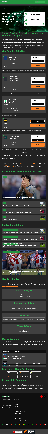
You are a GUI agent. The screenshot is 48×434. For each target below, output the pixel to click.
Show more (24, 152)
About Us (17, 404)
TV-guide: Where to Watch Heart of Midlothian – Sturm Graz (17, 212)
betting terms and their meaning (10, 286)
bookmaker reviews (16, 162)
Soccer (10, 372)
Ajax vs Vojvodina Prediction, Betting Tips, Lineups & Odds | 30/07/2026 (23, 272)
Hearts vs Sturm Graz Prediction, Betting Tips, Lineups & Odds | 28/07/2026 (20, 239)
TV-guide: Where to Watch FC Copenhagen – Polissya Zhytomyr (17, 205)
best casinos (11, 166)
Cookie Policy (18, 416)
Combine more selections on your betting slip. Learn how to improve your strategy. (24, 319)
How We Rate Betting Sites (21, 420)
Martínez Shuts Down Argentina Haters (18, 198)
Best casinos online (6, 407)
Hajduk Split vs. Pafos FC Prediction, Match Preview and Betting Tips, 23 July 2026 (20, 246)
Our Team (17, 406)
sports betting (29, 384)
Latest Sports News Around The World (22, 172)
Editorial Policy (18, 413)
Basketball (11, 376)
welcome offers (23, 163)
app (11, 163)
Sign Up (38, 65)
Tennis (34, 372)
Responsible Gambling (20, 411)
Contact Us (17, 409)
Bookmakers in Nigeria (7, 405)
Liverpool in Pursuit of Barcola (10, 219)
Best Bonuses (5, 410)
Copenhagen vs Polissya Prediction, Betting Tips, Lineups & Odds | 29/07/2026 (21, 232)
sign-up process (6, 165)
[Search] (43, 1)
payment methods (35, 165)
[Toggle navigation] (46, 2)
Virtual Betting (24, 326)
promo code (33, 163)
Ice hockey (35, 376)
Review (5, 144)
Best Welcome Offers (24, 303)
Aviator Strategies (24, 291)
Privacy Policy (18, 418)
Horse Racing (24, 376)
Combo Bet (24, 315)
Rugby (22, 372)
